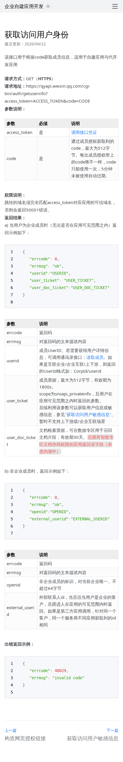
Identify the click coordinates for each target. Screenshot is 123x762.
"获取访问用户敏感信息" (88, 414)
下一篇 (112, 730)
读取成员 (95, 357)
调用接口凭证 (84, 132)
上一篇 (11, 730)
